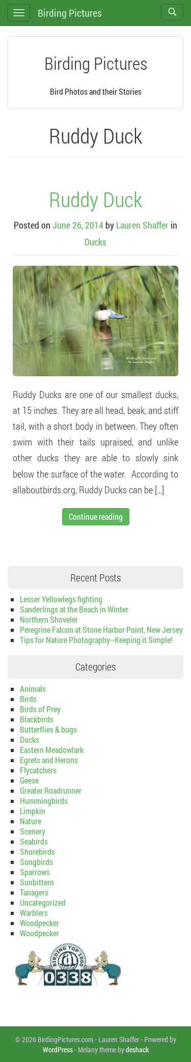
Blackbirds (36, 719)
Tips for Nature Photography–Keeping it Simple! (96, 639)
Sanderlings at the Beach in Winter (74, 609)
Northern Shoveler (49, 619)
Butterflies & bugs (48, 729)
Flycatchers (38, 770)
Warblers (34, 912)
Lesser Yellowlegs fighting (61, 599)
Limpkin (32, 810)
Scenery (32, 831)
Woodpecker (39, 922)
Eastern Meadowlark (52, 749)
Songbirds (36, 861)
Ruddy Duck (95, 199)
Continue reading (96, 516)
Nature (30, 821)
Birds (28, 698)
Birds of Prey (40, 709)
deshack (137, 1049)
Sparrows (35, 872)
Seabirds (34, 841)
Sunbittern (37, 882)
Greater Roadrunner (50, 790)
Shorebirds (37, 851)
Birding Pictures (70, 12)
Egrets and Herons (49, 759)
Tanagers (34, 892)
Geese (29, 780)
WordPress (58, 1049)
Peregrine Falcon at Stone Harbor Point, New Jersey (101, 629)
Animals (33, 688)
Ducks (95, 242)
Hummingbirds (44, 800)
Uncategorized (43, 902)
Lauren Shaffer (142, 225)
